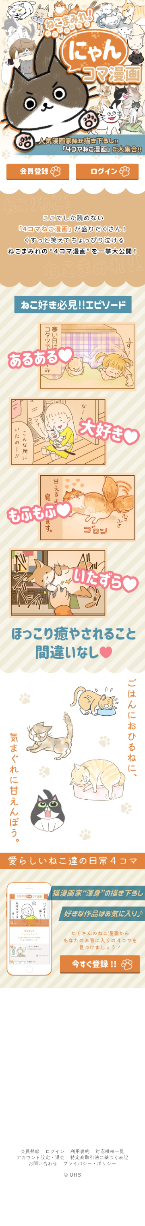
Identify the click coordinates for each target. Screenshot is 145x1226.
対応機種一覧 (109, 1151)
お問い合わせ (43, 1163)
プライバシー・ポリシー (89, 1163)
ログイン (55, 1151)
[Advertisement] (72, 1068)
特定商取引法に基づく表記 (99, 1157)
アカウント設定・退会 (41, 1157)
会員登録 (30, 1151)
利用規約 (80, 1151)
